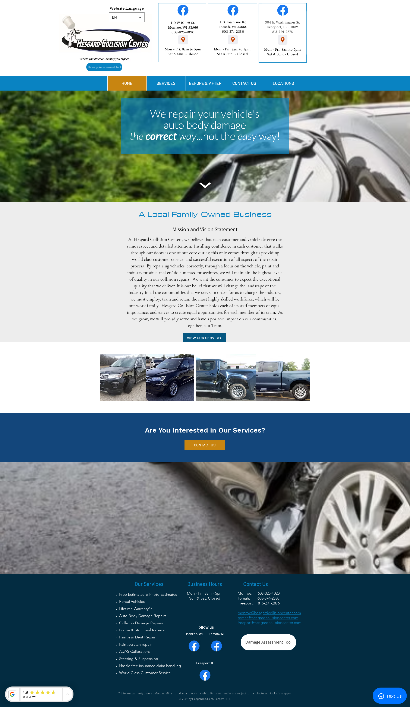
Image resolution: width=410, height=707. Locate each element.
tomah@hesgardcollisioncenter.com (268, 617)
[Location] (183, 39)
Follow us (205, 626)
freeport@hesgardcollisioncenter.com (269, 622)
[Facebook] (183, 10)
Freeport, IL (205, 663)
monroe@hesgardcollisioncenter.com (269, 612)
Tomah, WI (216, 634)
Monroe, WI (194, 634)
